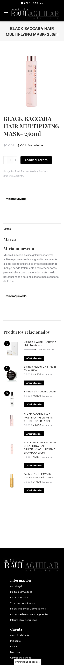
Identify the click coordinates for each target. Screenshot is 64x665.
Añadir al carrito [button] (34, 358)
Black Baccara (22, 171)
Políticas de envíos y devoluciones (28, 608)
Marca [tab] (7, 229)
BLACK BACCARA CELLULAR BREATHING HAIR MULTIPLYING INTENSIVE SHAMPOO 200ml (40, 447)
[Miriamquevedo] (16, 199)
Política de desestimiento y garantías (29, 614)
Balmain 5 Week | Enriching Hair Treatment (40, 343)
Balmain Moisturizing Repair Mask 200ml (40, 368)
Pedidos (14, 646)
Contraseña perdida (20, 657)
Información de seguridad (23, 619)
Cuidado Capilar (38, 171)
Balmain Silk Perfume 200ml (40, 391)
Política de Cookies (20, 597)
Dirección (15, 652)
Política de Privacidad (21, 591)
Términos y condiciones (22, 603)
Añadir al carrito (36, 160)
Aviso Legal (16, 586)
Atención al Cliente (19, 635)
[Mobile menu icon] (5, 13)
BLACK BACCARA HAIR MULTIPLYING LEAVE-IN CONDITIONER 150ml (38, 417)
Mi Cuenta (15, 640)
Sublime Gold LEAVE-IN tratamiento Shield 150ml (38, 475)
